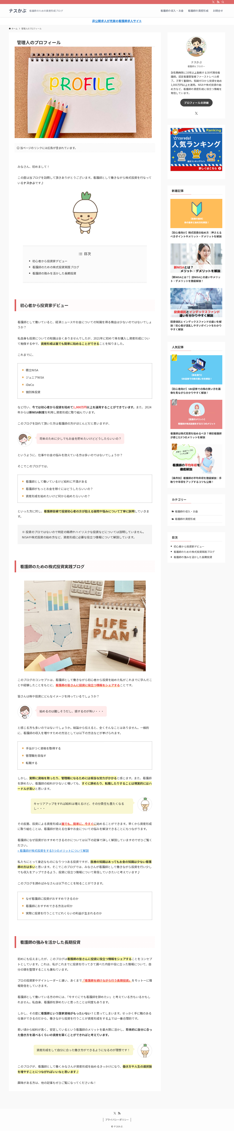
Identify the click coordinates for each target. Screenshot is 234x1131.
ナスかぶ (17, 10)
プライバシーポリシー (117, 1119)
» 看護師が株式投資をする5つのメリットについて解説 (53, 850)
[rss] (218, 2)
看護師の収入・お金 (186, 511)
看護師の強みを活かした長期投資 (54, 273)
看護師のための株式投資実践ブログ (55, 267)
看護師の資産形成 (185, 519)
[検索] (222, 2)
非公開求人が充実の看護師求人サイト (117, 21)
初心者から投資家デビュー (49, 261)
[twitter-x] (213, 2)
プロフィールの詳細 (196, 102)
